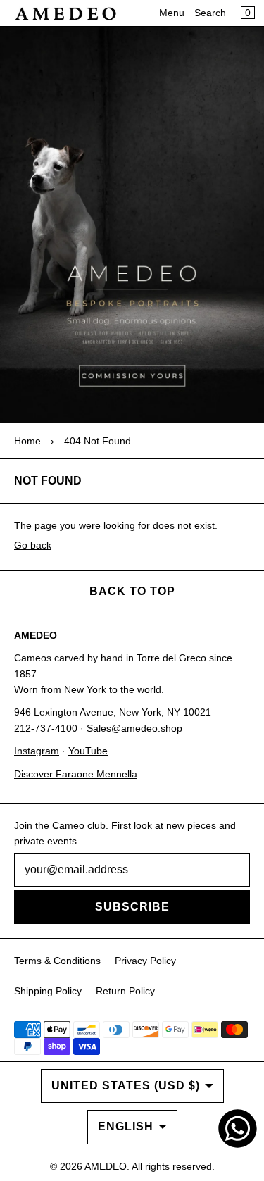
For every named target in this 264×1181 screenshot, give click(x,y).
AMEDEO (105, 1166)
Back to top (132, 591)
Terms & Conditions (57, 960)
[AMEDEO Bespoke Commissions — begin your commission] (132, 225)
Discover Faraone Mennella (75, 774)
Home (27, 440)
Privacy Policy (145, 960)
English (125, 1126)
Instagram (36, 750)
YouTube (88, 750)
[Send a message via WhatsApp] (237, 1128)
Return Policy (125, 990)
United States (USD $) (125, 1086)
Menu (171, 12)
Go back (32, 545)
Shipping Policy (48, 990)
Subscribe (132, 907)
